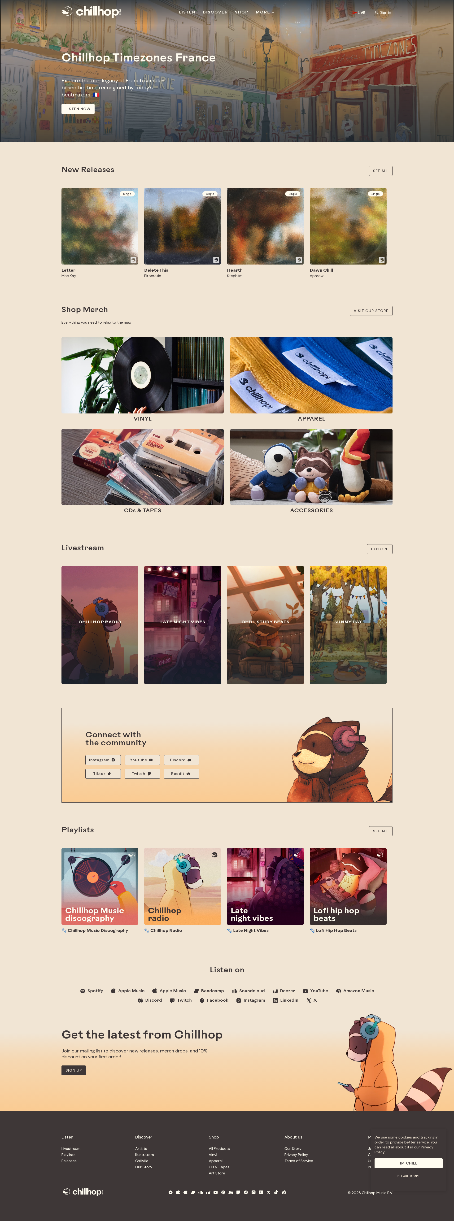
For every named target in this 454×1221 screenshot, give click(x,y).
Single (127, 194)
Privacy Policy (296, 1154)
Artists (141, 1148)
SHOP (242, 12)
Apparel (216, 1160)
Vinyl (213, 1154)
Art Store (217, 1173)
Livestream (70, 1148)
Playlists (68, 1154)
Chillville (141, 1160)
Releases (69, 1160)
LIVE (361, 12)
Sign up (73, 1070)
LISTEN (187, 12)
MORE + (265, 12)
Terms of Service (298, 1160)
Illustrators (144, 1154)
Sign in (385, 12)
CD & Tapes (219, 1167)
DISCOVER (215, 12)
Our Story (143, 1167)
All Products (219, 1148)
